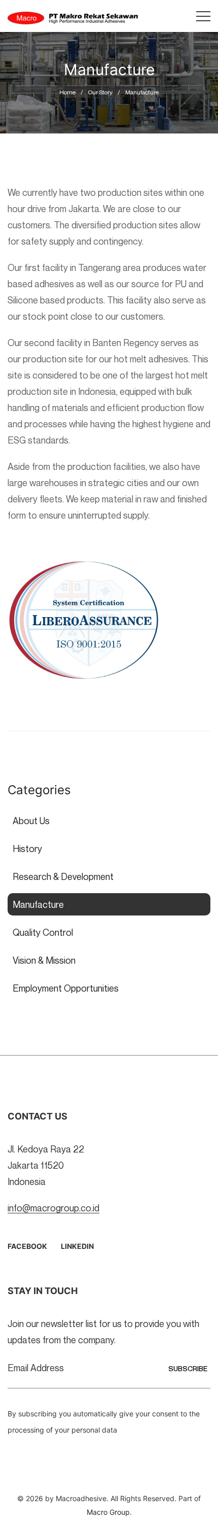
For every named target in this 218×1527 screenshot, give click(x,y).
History (27, 848)
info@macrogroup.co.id (53, 1207)
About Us (31, 820)
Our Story (100, 92)
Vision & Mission (44, 960)
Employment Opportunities (66, 988)
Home (67, 92)
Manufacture (142, 92)
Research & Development (63, 876)
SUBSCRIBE (187, 1368)
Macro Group (108, 1512)
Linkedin (77, 1246)
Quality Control (43, 932)
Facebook (27, 1246)
